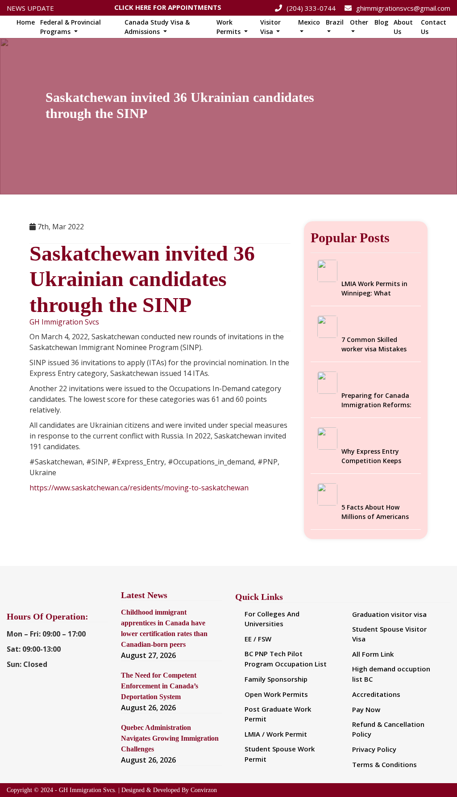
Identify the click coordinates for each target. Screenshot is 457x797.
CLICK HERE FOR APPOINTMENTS (167, 4)
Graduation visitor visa (389, 614)
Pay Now (366, 709)
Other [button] (359, 22)
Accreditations (376, 694)
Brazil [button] (335, 22)
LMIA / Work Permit (276, 734)
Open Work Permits (276, 694)
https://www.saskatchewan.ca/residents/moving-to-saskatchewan (139, 488)
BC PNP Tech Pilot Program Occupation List (286, 658)
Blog (381, 22)
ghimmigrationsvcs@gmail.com (403, 8)
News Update (30, 8)
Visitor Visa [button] (270, 27)
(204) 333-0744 (311, 8)
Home (26, 22)
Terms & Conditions (384, 764)
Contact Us (433, 27)
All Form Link (373, 653)
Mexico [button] (309, 22)
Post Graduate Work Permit (278, 714)
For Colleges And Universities (272, 618)
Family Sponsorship (276, 679)
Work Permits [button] (229, 27)
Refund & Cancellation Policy (388, 729)
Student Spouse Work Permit (280, 753)
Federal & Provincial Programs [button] (70, 27)
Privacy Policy (374, 749)
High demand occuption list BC (391, 673)
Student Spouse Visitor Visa (389, 634)
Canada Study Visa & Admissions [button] (157, 27)
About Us (403, 27)
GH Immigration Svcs (64, 322)
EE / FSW (258, 638)
